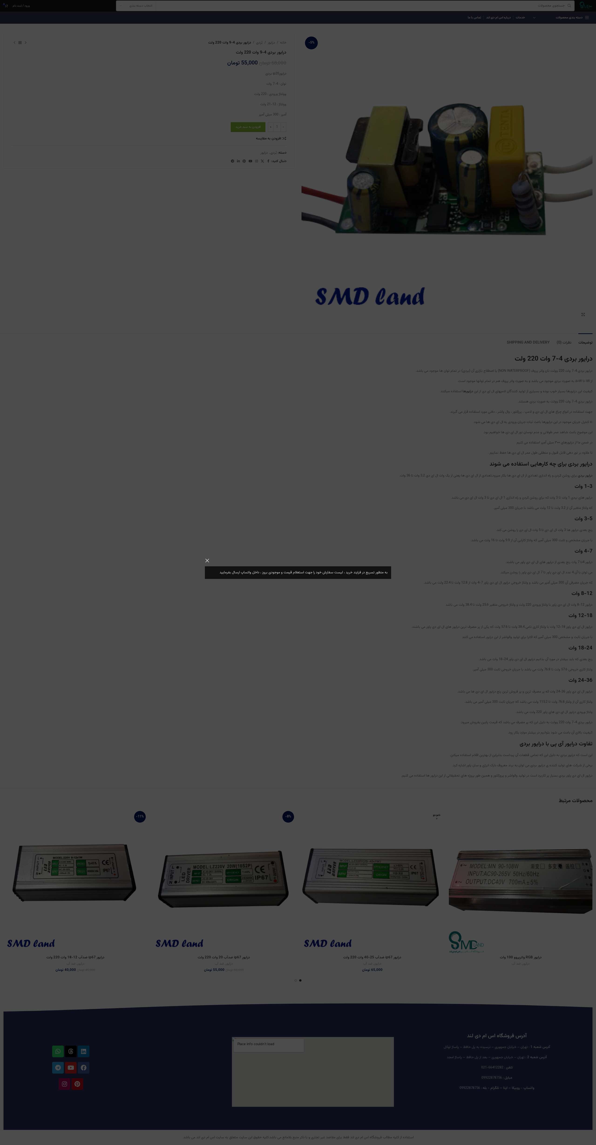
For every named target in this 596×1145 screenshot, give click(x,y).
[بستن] (207, 560)
